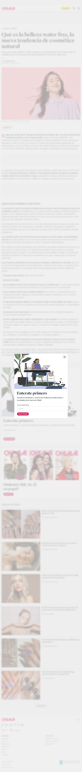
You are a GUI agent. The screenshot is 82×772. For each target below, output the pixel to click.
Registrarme (23, 414)
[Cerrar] (64, 357)
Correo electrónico (23, 405)
